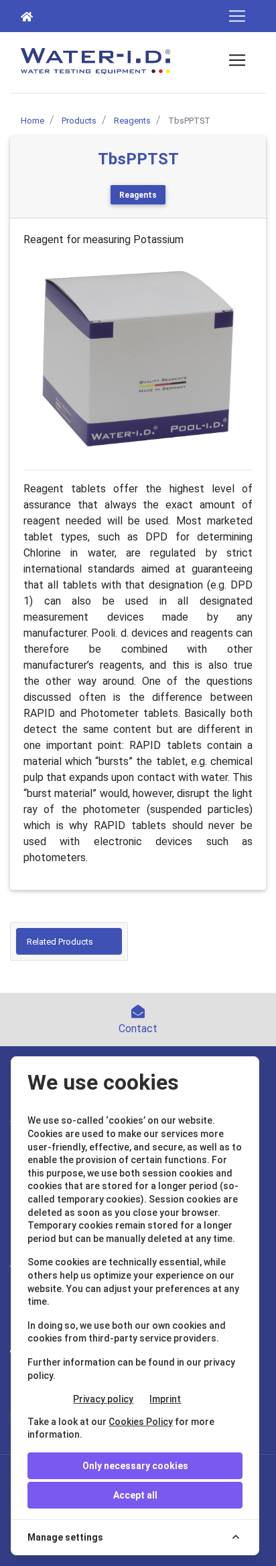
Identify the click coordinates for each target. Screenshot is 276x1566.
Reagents (138, 195)
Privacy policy (103, 1399)
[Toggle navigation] (237, 16)
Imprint (165, 1399)
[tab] (69, 941)
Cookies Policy (141, 1421)
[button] (40, 358)
